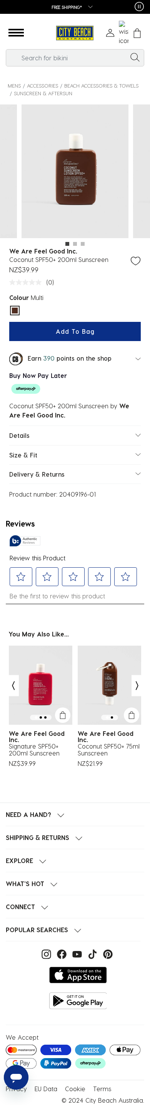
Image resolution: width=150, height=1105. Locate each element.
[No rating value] (27, 282)
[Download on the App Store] (78, 975)
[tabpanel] (75, 172)
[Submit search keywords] (135, 57)
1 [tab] (67, 244)
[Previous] (13, 685)
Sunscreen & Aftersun (43, 93)
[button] (16, 33)
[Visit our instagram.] (45, 953)
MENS (14, 85)
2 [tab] (75, 244)
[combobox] (75, 57)
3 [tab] (83, 244)
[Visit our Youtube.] (76, 953)
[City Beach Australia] (75, 33)
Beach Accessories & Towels (101, 85)
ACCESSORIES (42, 85)
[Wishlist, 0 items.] (123, 33)
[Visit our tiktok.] (91, 953)
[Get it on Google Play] (78, 1000)
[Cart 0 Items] (137, 33)
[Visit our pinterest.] (106, 953)
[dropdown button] (88, 7)
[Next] (137, 685)
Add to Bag (75, 331)
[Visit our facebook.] (60, 953)
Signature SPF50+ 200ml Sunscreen (34, 750)
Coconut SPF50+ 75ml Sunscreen (109, 750)
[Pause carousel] (139, 7)
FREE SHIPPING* (67, 7)
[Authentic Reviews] (25, 541)
